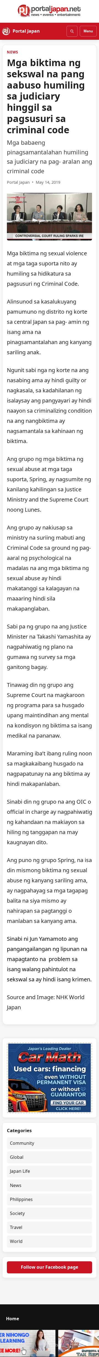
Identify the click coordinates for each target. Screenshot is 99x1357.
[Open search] (72, 31)
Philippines (21, 1199)
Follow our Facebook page (49, 1267)
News (12, 52)
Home (12, 1319)
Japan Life (20, 1171)
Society (17, 1213)
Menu (88, 31)
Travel (16, 1227)
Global (16, 1157)
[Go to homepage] (49, 10)
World (16, 1241)
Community (22, 1143)
